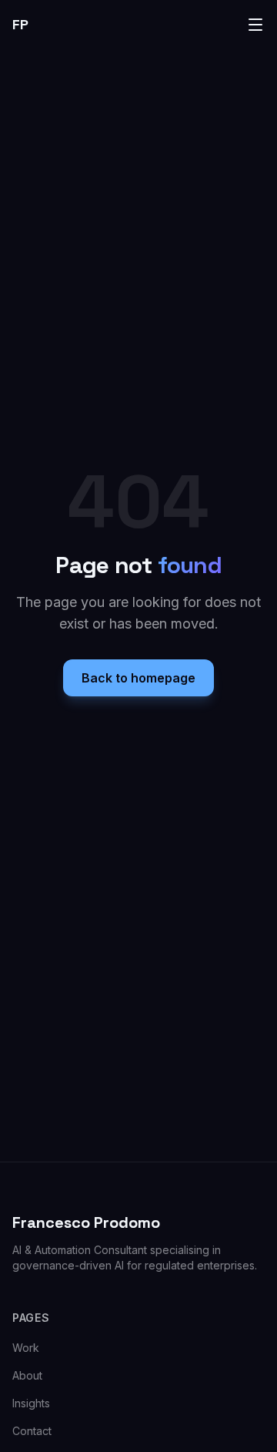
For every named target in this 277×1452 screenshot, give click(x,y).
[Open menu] (255, 24)
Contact (32, 1430)
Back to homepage (138, 678)
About (27, 1375)
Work (25, 1347)
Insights (31, 1403)
